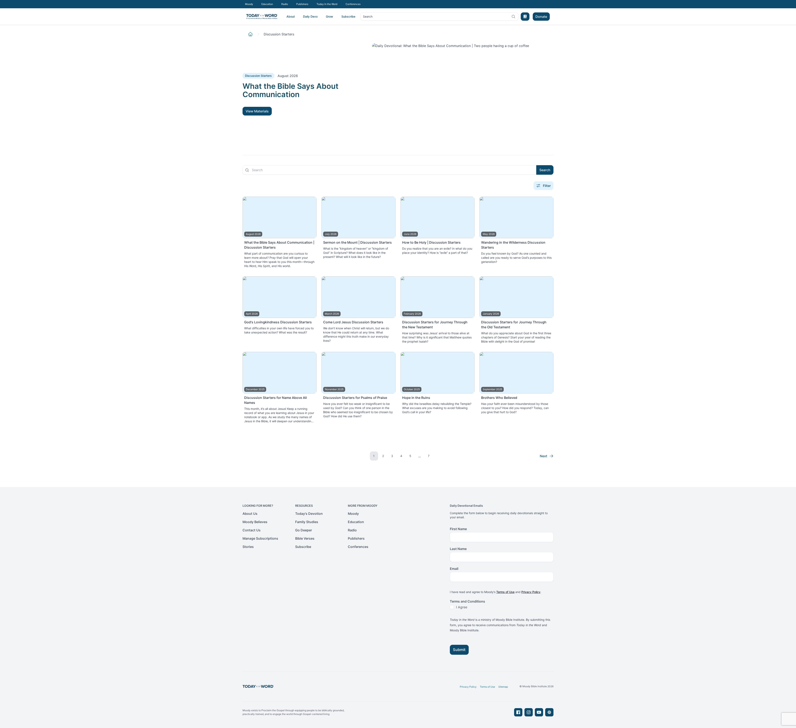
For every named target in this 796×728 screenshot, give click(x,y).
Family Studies (306, 522)
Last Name (458, 549)
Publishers (302, 4)
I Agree (461, 607)
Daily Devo (310, 16)
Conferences (353, 4)
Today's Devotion (309, 513)
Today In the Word (327, 4)
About (290, 16)
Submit (459, 649)
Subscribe (348, 16)
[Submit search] (247, 170)
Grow (329, 16)
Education (267, 4)
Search (368, 17)
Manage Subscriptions (260, 538)
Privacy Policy (530, 592)
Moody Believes (255, 522)
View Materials (257, 111)
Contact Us (252, 530)
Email (454, 569)
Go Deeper (303, 530)
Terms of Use (505, 592)
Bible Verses (304, 538)
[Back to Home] (250, 34)
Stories (248, 547)
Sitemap (503, 686)
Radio (284, 4)
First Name (458, 529)
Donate (541, 16)
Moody (249, 4)
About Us (250, 513)
